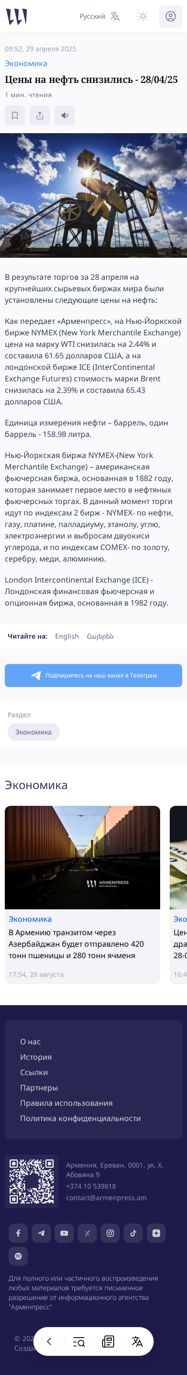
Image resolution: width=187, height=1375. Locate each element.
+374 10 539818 (91, 1186)
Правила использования (66, 1103)
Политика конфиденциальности (80, 1118)
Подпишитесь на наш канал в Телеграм (101, 675)
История (36, 1057)
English (67, 636)
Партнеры (39, 1087)
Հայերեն (100, 636)
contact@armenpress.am (106, 1197)
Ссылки (34, 1072)
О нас (30, 1041)
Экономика (33, 731)
